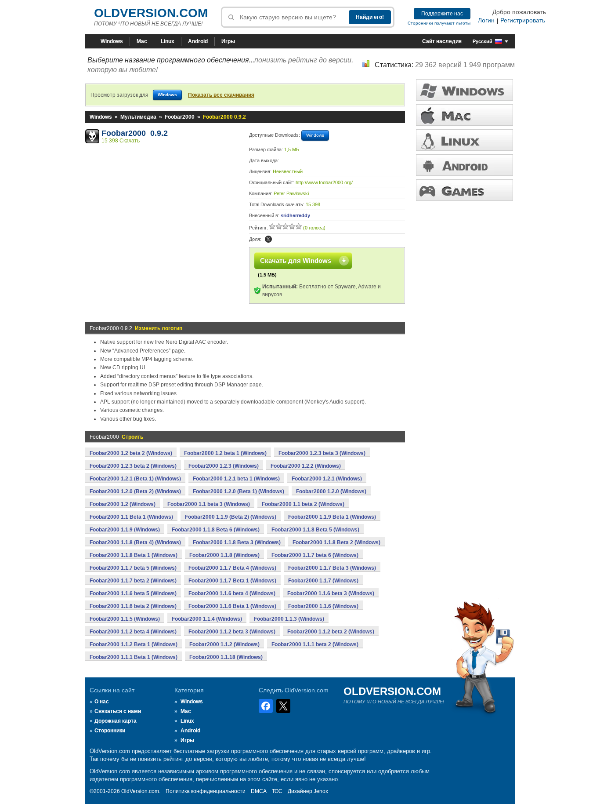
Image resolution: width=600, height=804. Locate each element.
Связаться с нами (117, 711)
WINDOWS (464, 90)
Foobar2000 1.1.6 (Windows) (323, 606)
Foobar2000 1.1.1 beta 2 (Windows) (314, 644)
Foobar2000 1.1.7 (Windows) (323, 581)
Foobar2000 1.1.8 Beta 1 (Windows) (133, 555)
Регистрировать (522, 20)
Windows (112, 41)
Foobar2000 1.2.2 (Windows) (306, 466)
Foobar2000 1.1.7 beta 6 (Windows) (314, 555)
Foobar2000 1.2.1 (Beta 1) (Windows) (135, 479)
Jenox (321, 791)
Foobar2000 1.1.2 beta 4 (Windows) (133, 632)
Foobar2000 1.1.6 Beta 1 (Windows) (232, 606)
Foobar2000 (180, 117)
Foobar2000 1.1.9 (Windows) (125, 530)
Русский (482, 41)
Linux (167, 41)
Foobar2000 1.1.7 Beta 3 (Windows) (332, 568)
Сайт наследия (442, 41)
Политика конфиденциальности (206, 791)
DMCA (259, 791)
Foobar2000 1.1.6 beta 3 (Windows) (330, 593)
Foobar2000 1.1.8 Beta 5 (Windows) (315, 530)
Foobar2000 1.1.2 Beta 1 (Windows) (133, 644)
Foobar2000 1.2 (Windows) (122, 504)
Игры (228, 41)
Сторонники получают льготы (439, 23)
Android (198, 41)
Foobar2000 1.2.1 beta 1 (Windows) (236, 479)
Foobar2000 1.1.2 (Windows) (224, 644)
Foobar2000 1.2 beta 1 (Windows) (225, 453)
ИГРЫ (464, 190)
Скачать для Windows (295, 260)
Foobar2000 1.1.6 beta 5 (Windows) (133, 593)
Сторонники (109, 731)
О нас (101, 701)
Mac (142, 41)
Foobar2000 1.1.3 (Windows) (289, 619)
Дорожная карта (115, 721)
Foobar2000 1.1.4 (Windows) (207, 619)
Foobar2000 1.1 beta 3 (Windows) (208, 504)
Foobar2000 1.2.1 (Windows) (327, 479)
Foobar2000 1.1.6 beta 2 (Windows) (133, 606)
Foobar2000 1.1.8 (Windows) (224, 555)
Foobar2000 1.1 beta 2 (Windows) (303, 504)
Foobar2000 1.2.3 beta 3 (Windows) (321, 453)
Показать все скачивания (221, 95)
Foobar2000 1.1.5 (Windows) (125, 619)
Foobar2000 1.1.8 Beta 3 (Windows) (237, 542)
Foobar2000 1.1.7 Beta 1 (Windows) (232, 581)
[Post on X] (268, 239)
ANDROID (464, 165)
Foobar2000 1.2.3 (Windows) (223, 466)
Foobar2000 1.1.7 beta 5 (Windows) (133, 568)
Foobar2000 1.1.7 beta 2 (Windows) (133, 581)
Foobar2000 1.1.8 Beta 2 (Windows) (336, 542)
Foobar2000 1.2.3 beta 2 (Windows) (133, 466)
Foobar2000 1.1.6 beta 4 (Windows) (231, 593)
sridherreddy (295, 215)
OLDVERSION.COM (151, 13)
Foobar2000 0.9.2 (134, 133)
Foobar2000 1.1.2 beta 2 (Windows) (330, 632)
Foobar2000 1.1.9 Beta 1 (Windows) (332, 517)
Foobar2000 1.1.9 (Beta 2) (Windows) (230, 517)
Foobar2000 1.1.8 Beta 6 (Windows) (216, 530)
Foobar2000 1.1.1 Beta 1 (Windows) (133, 657)
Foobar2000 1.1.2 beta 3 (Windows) (231, 632)
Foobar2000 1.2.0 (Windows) (331, 491)
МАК (464, 115)
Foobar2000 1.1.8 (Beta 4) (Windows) (135, 542)
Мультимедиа (138, 117)
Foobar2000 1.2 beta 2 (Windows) (131, 453)
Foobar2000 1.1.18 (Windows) (226, 657)
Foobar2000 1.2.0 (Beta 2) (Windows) (135, 491)
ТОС (277, 791)
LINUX (464, 140)
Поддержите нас (442, 14)
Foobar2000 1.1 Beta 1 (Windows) (131, 517)
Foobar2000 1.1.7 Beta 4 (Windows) (232, 568)
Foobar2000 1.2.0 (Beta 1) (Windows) (238, 491)
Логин (486, 20)
